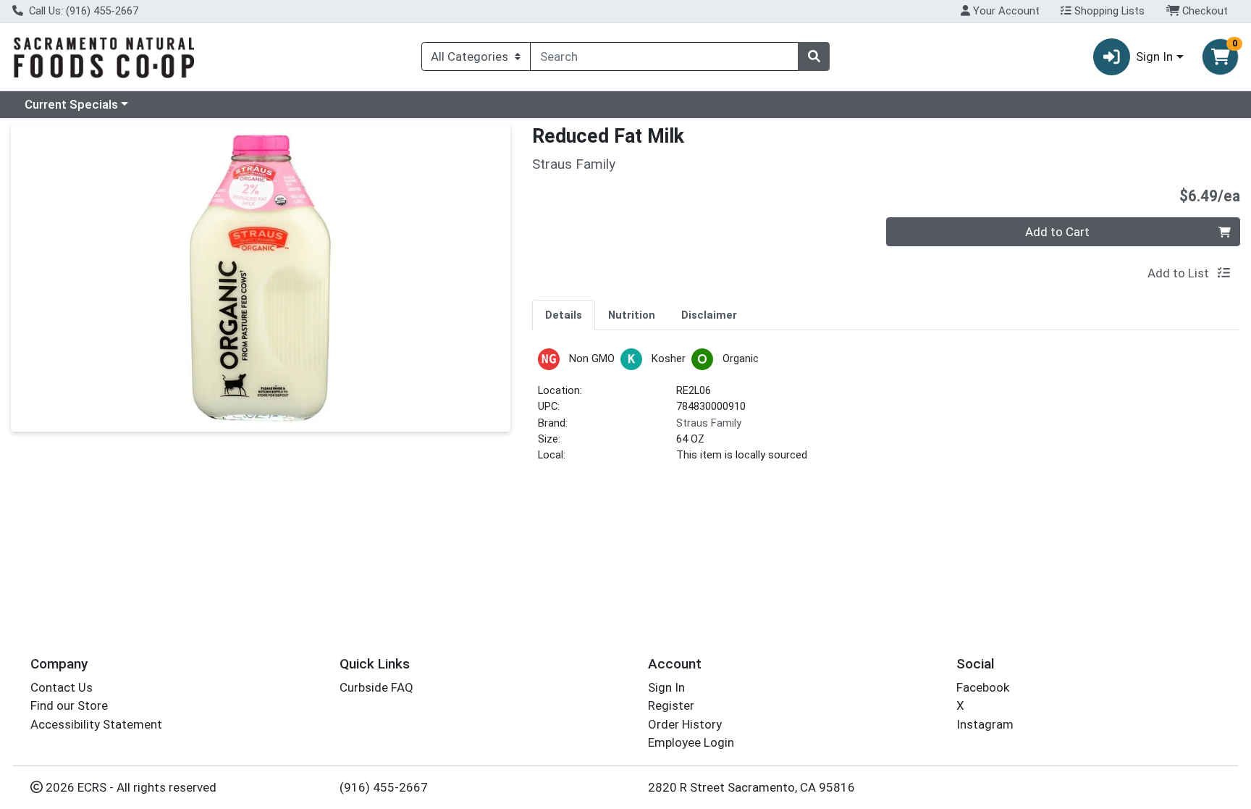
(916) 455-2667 (384, 787)
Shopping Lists (1108, 10)
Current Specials (71, 104)
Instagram (985, 724)
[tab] (563, 314)
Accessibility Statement (96, 724)
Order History (685, 724)
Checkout (1203, 10)
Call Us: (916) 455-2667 (82, 10)
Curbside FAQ (376, 687)
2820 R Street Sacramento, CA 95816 (751, 787)
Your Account (1005, 10)
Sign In (666, 687)
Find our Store (69, 705)
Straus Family (708, 422)
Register (671, 705)
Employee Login (691, 742)
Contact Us (61, 687)
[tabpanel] (886, 411)
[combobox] (664, 56)
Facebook (982, 687)
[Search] (814, 56)
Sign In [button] (1154, 56)
